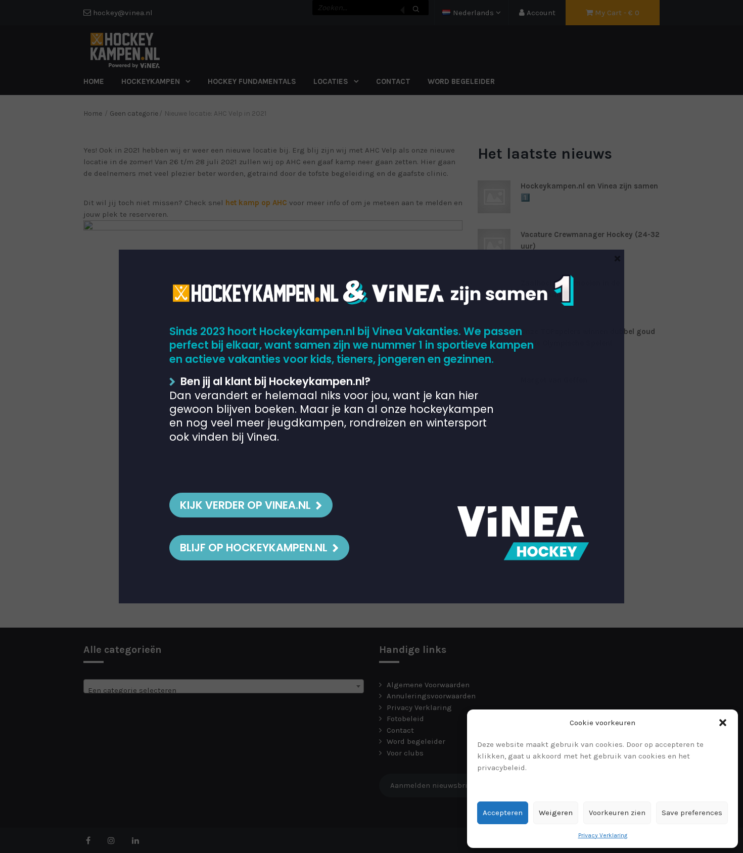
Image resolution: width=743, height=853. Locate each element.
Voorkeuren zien (617, 812)
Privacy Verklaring (602, 835)
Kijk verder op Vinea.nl (245, 505)
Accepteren (503, 812)
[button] (723, 723)
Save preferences (692, 812)
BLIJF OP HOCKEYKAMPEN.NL (254, 547)
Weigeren (556, 812)
